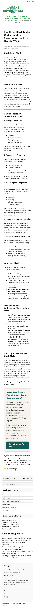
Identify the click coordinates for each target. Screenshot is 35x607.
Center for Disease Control (10, 524)
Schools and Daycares (9, 520)
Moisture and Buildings (9, 507)
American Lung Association (10, 527)
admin (26, 46)
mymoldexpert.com (12, 471)
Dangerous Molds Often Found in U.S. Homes (16, 538)
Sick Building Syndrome (9, 529)
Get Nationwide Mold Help (17, 445)
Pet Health (5, 510)
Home (5, 588)
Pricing (6, 597)
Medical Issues (6, 504)
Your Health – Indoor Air (9, 522)
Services (6, 591)
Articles (6, 48)
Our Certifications (7, 495)
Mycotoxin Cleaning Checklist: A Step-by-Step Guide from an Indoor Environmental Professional (16, 542)
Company (7, 594)
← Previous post (9, 478)
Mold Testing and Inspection (11, 501)
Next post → (27, 478)
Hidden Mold (6, 498)
